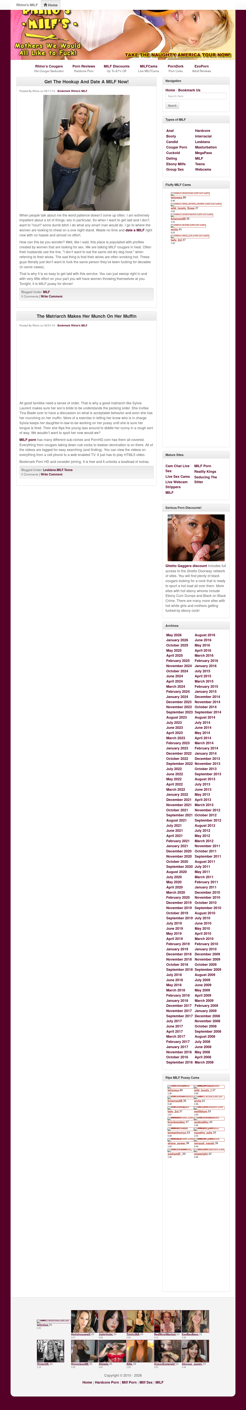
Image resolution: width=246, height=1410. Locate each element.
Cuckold (173, 152)
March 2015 (204, 681)
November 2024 (179, 665)
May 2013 (202, 794)
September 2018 (179, 969)
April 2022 (174, 784)
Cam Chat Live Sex (177, 468)
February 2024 (178, 691)
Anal (170, 130)
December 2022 (179, 753)
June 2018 (174, 979)
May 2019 (174, 933)
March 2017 (175, 1036)
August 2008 (205, 1036)
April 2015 (203, 675)
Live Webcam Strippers (176, 484)
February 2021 (178, 840)
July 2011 (202, 866)
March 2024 (175, 686)
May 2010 (202, 928)
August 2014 (205, 717)
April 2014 (203, 737)
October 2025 (177, 645)
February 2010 (206, 943)
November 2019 (179, 907)
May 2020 (174, 881)
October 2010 (206, 902)
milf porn (129, 1382)
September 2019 (179, 917)
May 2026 (174, 634)
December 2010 (207, 892)
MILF (46, 292)
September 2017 (179, 1015)
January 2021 (177, 845)
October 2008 (206, 1026)
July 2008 (202, 1041)
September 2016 (179, 1062)
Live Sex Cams (177, 476)
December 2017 (179, 1005)
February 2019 (178, 943)
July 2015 (202, 670)
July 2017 (174, 1020)
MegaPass (203, 152)
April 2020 (174, 887)
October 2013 (206, 768)
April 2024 (174, 681)
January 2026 (177, 639)
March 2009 (204, 1000)
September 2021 (179, 815)
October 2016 (177, 1056)
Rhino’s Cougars (49, 66)
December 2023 (179, 701)
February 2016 (206, 660)
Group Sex (175, 169)
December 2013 (207, 758)
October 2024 (177, 670)
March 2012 (204, 840)
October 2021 (177, 809)
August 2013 (205, 778)
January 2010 (206, 949)
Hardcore (202, 130)
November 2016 (179, 1051)
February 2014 (206, 748)
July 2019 (174, 923)
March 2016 (204, 655)
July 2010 (202, 917)
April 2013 (203, 799)
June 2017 (174, 1026)
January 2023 (177, 748)
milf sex (146, 1382)
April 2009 (203, 995)
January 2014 (206, 753)
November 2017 (179, 1010)
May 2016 (202, 645)
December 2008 (207, 1015)
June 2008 (203, 1046)
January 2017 (177, 1046)
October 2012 (206, 815)
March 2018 (175, 990)
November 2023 (179, 706)
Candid (172, 141)
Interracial (203, 136)
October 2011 (206, 851)
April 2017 (174, 1031)
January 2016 (206, 665)
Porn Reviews (83, 66)
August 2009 (205, 974)
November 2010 (207, 897)
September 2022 (179, 763)
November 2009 (207, 959)
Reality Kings (205, 471)
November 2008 (207, 1020)
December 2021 (179, 799)
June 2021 (174, 830)
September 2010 (208, 907)
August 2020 (176, 871)
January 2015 (206, 691)
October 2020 (177, 861)
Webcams (203, 169)
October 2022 (177, 758)
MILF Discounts (117, 66)
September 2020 (179, 866)
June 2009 (203, 984)
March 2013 (204, 804)
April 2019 (174, 938)
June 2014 (203, 727)
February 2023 (178, 742)
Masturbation (206, 147)
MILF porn (27, 439)
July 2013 (202, 784)
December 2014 (207, 696)
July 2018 (174, 974)
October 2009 (206, 964)
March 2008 (204, 1062)
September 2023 (179, 712)
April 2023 (174, 732)
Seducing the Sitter (205, 479)
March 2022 (175, 789)
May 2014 (202, 732)
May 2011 (202, 871)
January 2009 (206, 1010)
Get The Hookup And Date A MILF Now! (86, 81)
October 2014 (206, 706)
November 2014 (207, 701)
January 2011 (206, 887)
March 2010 (204, 938)
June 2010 (203, 923)
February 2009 (206, 1005)
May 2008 (202, 1051)
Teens (68, 470)
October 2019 (177, 912)
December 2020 (179, 851)
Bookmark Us (189, 90)
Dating (171, 158)
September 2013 (208, 773)
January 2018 (177, 1000)
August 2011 (205, 861)
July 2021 (174, 825)
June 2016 (203, 639)
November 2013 (207, 763)
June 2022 (174, 773)
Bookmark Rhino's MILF (72, 91)
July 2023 (174, 722)
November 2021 (179, 804)
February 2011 (206, 881)
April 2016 (203, 650)
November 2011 (207, 845)
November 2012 (207, 809)
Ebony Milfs (176, 163)
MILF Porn (202, 465)
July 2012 (202, 830)
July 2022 (174, 768)
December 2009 (207, 954)
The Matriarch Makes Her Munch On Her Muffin (86, 316)
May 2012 (202, 835)
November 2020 (179, 856)
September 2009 (208, 969)
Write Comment (51, 296)
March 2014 (204, 742)
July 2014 (202, 722)
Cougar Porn (176, 147)
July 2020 (174, 876)
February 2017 (178, 1041)
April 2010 (203, 933)
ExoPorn (201, 66)
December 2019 (179, 902)
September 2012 (208, 820)
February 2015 (206, 686)
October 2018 (177, 964)
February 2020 (178, 897)
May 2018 (174, 984)
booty (171, 136)
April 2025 (174, 655)
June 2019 (174, 928)
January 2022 (177, 794)
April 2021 (174, 835)
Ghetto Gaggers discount (186, 565)
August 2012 (205, 825)
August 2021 (176, 820)
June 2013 (203, 789)
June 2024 (174, 675)
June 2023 (174, 727)
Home (52, 5)
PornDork (176, 66)
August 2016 (205, 634)
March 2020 (175, 892)
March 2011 (204, 876)
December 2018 (179, 954)
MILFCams (148, 66)
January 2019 (177, 949)
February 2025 (178, 660)
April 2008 (203, 1056)
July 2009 (202, 979)
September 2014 (208, 712)
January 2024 (177, 696)
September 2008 (208, 1031)
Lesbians (49, 470)
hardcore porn (107, 1382)
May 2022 (174, 778)
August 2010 (205, 912)
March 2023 (175, 737)
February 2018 (178, 995)
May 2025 (174, 650)
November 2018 (179, 959)
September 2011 (208, 856)
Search (172, 105)
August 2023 (176, 717)
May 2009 (202, 990)
